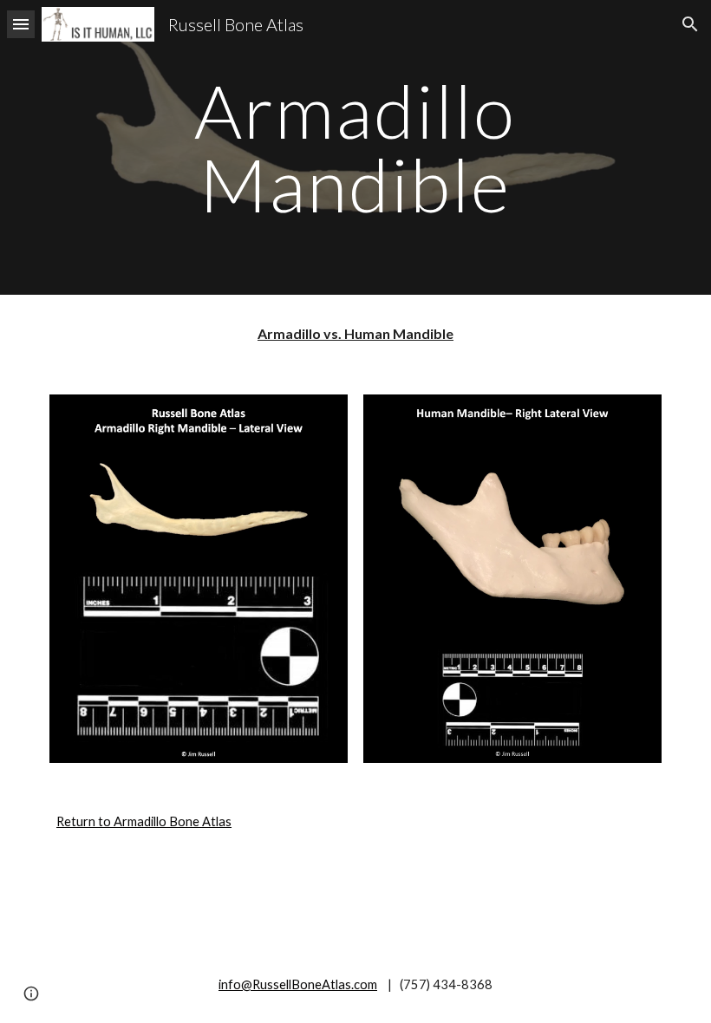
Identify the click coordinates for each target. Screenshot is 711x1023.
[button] (21, 24)
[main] (356, 148)
